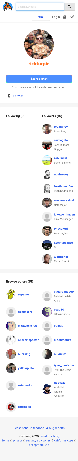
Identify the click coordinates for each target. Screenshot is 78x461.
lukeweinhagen (64, 214)
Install (41, 16)
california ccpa (63, 440)
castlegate (61, 140)
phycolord (61, 228)
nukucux (60, 354)
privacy (17, 440)
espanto (23, 294)
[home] (8, 5)
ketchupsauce (63, 242)
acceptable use (39, 445)
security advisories (38, 440)
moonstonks (62, 340)
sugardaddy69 (64, 291)
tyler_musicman (65, 365)
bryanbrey (61, 126)
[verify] (72, 16)
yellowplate (26, 368)
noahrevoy (61, 174)
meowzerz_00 (27, 326)
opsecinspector (28, 340)
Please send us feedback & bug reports (39, 428)
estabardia (25, 385)
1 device (18, 96)
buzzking (24, 354)
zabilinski (60, 158)
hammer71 (25, 312)
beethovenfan (63, 186)
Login (56, 17)
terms (5, 440)
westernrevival (64, 200)
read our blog (50, 436)
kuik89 (58, 326)
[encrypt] (64, 16)
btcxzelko (24, 407)
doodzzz (59, 382)
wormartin (61, 257)
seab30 (59, 309)
